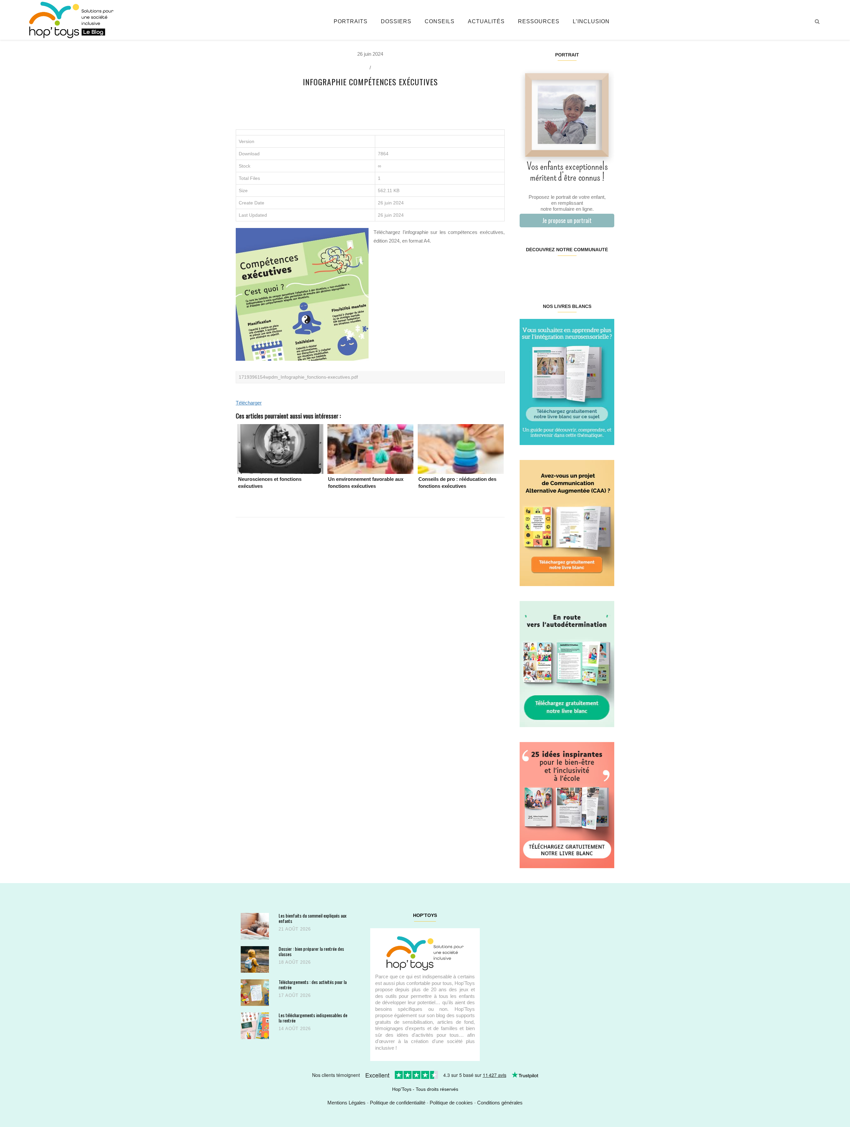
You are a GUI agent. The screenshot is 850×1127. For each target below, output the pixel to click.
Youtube (590, 271)
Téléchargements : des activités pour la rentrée (313, 984)
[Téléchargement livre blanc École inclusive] (567, 804)
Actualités (486, 21)
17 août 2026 (295, 995)
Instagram (543, 271)
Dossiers (396, 21)
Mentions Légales (346, 1102)
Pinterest (559, 271)
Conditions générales (500, 1102)
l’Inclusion (591, 21)
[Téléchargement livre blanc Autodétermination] (567, 663)
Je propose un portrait (567, 220)
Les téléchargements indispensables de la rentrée (313, 1018)
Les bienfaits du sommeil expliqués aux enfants (312, 918)
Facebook (527, 271)
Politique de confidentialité (397, 1102)
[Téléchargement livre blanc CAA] (567, 522)
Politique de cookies (451, 1102)
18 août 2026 (295, 962)
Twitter (606, 271)
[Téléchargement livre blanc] (567, 381)
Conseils (440, 21)
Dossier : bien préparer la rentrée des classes (311, 951)
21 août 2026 (295, 929)
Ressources (538, 21)
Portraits (351, 21)
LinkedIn (574, 271)
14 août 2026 (295, 1028)
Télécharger (249, 403)
